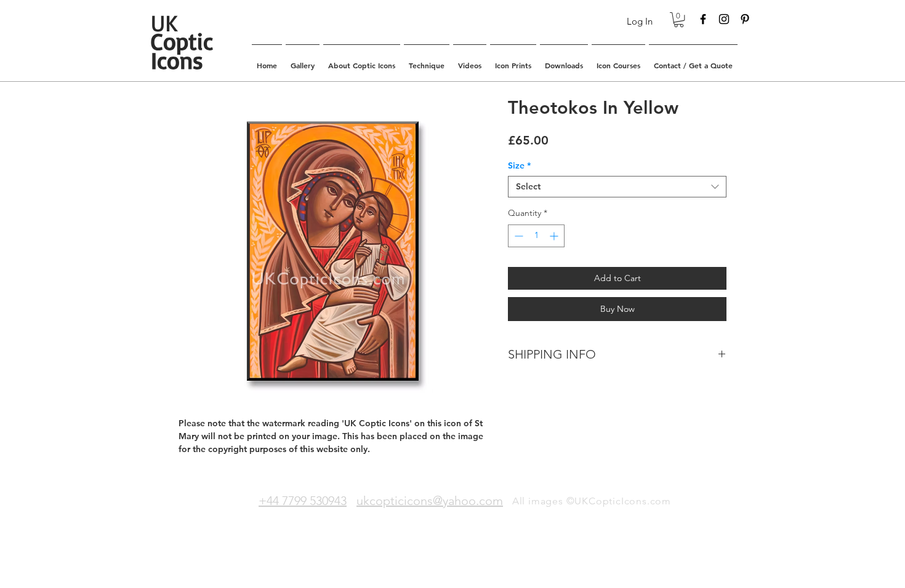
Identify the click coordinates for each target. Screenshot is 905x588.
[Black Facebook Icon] (703, 19)
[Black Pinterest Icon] (745, 19)
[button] (679, 19)
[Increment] (555, 236)
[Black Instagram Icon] (724, 19)
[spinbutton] (536, 236)
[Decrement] (517, 236)
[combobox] (617, 186)
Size (519, 166)
